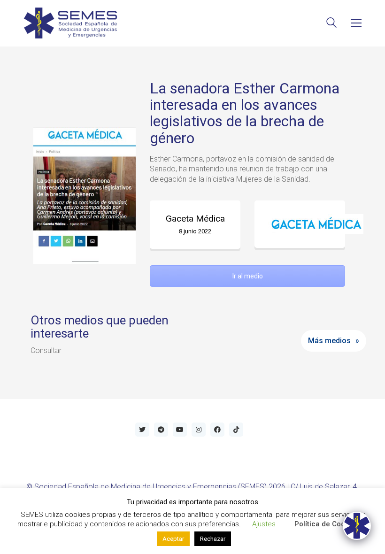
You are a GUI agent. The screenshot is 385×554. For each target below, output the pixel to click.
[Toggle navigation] (356, 23)
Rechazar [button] (212, 538)
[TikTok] (236, 430)
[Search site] (331, 23)
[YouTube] (180, 430)
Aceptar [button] (173, 538)
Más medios (329, 340)
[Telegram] (161, 430)
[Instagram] (199, 430)
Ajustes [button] (264, 524)
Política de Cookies (326, 524)
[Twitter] (142, 430)
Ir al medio (247, 276)
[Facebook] (217, 430)
